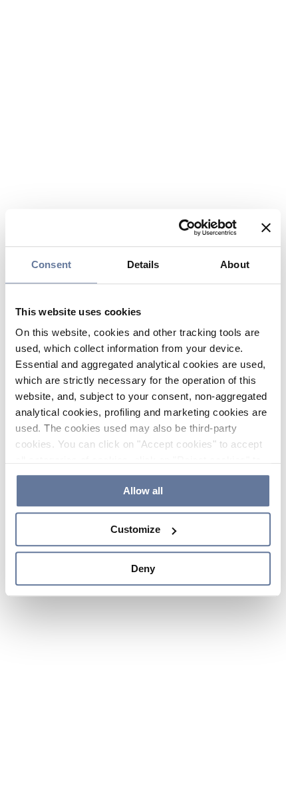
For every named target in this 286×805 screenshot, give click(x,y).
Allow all (143, 485)
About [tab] (234, 257)
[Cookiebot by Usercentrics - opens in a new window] (180, 221)
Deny (143, 572)
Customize (135, 529)
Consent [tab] (51, 257)
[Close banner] (266, 221)
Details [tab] (143, 257)
